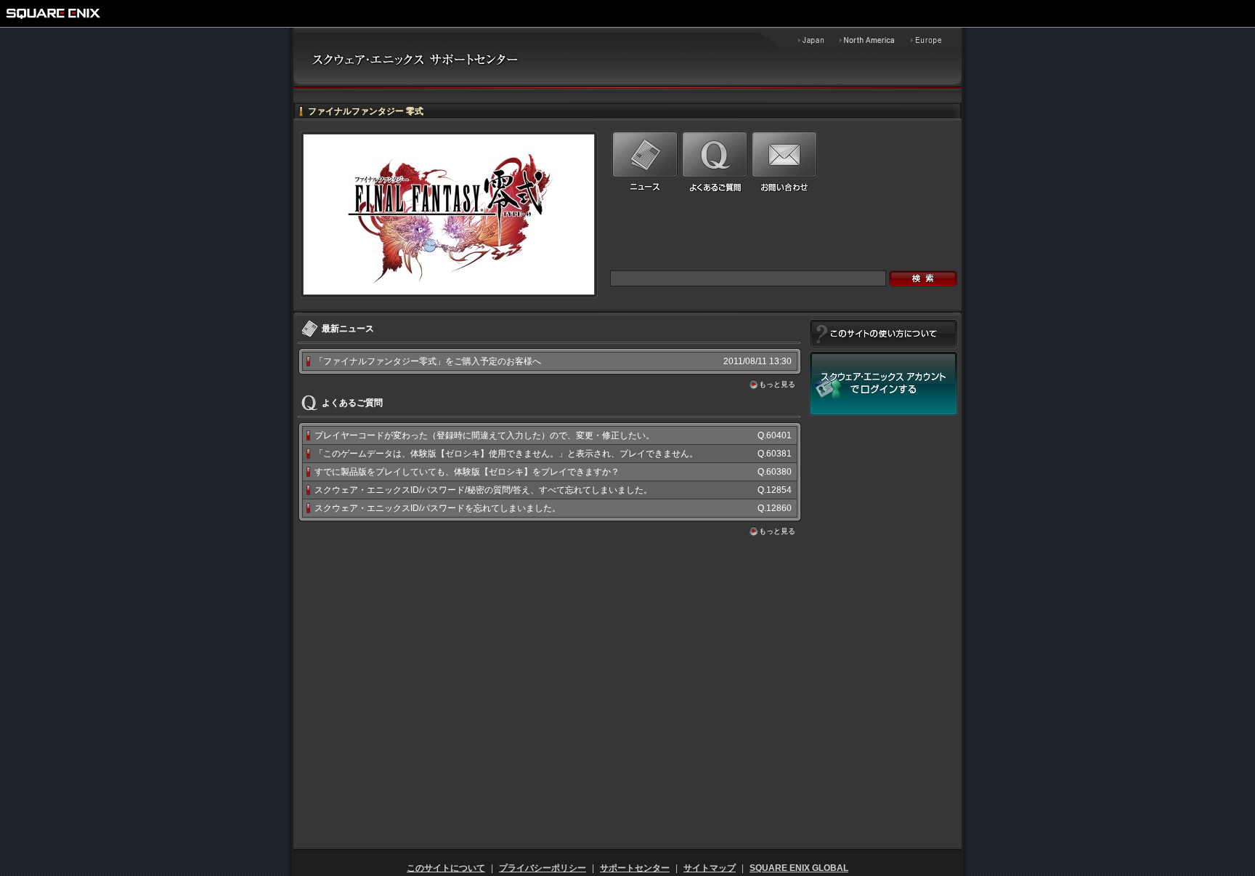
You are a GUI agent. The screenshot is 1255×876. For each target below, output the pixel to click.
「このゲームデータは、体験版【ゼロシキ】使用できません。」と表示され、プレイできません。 (506, 454)
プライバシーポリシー (542, 868)
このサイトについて (446, 868)
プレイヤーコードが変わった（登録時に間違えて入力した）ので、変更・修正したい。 (484, 435)
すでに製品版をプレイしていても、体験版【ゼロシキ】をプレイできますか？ (467, 472)
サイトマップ (709, 868)
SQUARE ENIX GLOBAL (799, 868)
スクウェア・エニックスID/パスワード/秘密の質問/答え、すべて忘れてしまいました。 (483, 490)
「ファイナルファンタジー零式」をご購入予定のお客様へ (427, 361)
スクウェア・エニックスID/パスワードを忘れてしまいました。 (437, 508)
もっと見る (777, 384)
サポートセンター (635, 868)
